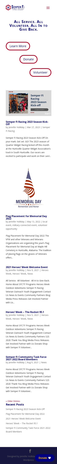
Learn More (18, 46)
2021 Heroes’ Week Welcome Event (27, 267)
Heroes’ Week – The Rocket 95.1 (25, 312)
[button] (45, 458)
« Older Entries (13, 401)
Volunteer (40, 72)
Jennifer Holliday (16, 127)
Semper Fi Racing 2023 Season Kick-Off (27, 123)
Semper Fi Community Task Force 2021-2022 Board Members (26, 358)
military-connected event (24, 225)
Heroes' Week (19, 273)
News (30, 273)
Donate (28, 59)
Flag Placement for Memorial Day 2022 (26, 217)
